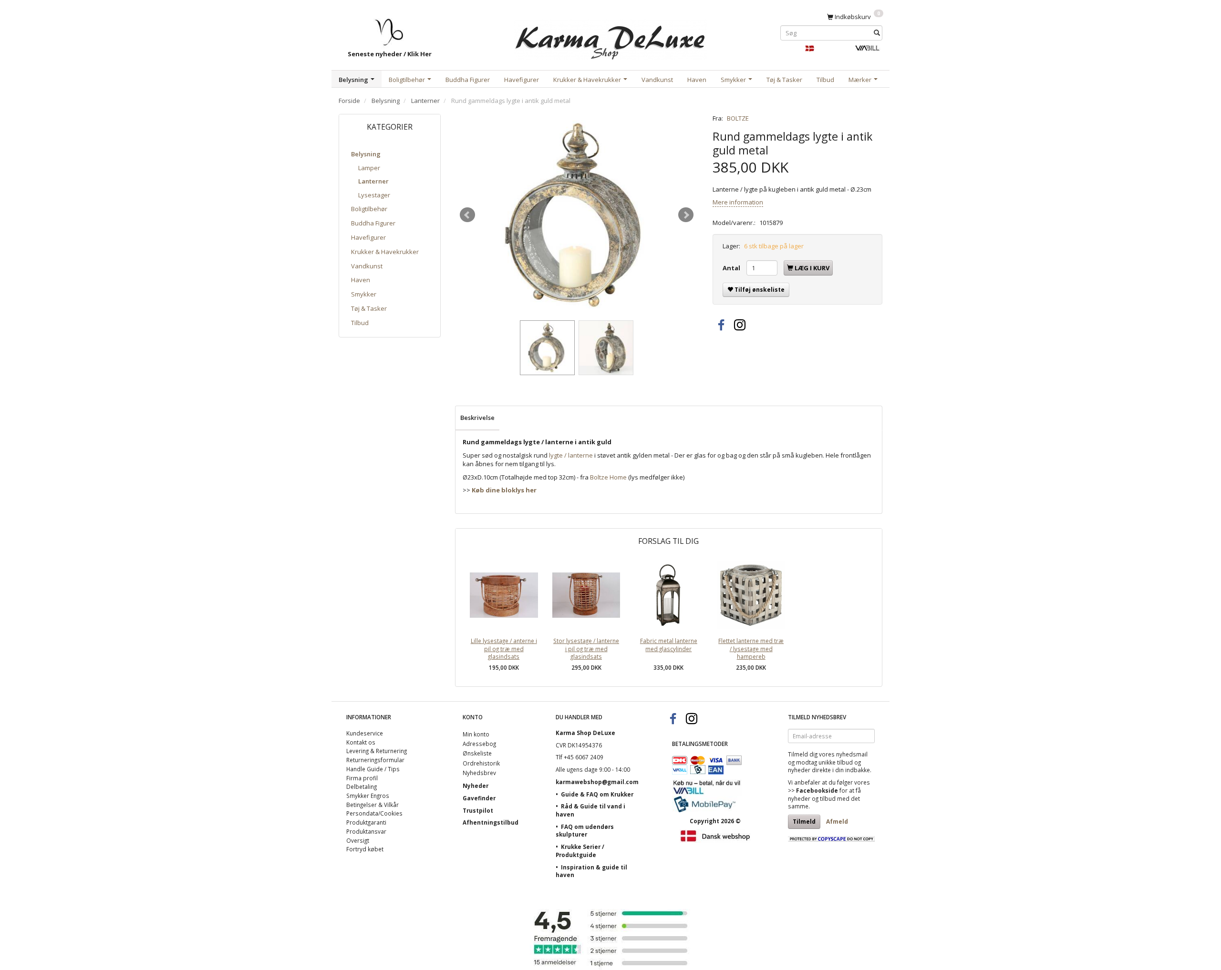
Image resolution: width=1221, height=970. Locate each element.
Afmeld (837, 821)
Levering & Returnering (376, 751)
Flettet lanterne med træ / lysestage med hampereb (751, 648)
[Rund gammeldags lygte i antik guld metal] (576, 215)
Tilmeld (804, 821)
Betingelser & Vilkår (372, 804)
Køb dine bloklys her (504, 490)
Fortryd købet (364, 849)
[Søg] (877, 32)
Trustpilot (478, 810)
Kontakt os (360, 742)
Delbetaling (361, 786)
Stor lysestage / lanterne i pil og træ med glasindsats (586, 648)
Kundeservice (364, 733)
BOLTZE (738, 118)
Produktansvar (366, 831)
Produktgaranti (366, 822)
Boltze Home (608, 477)
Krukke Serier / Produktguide (580, 850)
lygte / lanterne (571, 455)
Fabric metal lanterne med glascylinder (668, 645)
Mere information (738, 202)
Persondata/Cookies (374, 813)
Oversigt (357, 840)
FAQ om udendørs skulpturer (585, 830)
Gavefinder (479, 798)
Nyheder (475, 785)
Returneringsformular (375, 760)
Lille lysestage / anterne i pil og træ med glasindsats (504, 648)
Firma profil (362, 778)
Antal (732, 268)
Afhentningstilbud (490, 822)
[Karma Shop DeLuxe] (610, 37)
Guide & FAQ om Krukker (597, 794)
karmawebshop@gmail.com (597, 782)
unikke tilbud (835, 762)
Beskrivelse (477, 417)
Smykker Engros (367, 795)
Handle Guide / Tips (373, 769)
